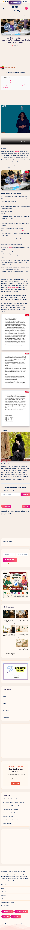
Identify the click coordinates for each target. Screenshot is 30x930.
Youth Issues (6, 710)
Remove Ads (16, 783)
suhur (15, 198)
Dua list (4, 696)
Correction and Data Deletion (7, 902)
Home (2, 15)
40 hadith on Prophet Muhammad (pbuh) (12, 819)
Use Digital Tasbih (7, 911)
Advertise (3, 898)
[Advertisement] (15, 53)
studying (9, 230)
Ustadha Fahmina (10, 67)
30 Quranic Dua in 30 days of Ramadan (11, 798)
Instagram (8, 479)
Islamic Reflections (7, 693)
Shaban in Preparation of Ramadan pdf (11, 812)
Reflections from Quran (8, 707)
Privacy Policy (4, 884)
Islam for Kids (16, 916)
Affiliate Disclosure (5, 891)
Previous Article (6, 506)
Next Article (25, 506)
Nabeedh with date (13, 287)
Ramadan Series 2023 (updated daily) (11, 805)
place (10, 247)
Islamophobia (6, 714)
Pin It (28, 171)
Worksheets (6, 916)
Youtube (17, 479)
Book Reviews (6, 717)
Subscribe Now (9, 559)
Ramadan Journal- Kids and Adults (10, 809)
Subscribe (25, 494)
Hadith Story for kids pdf (8, 816)
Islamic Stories (6, 700)
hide (9, 77)
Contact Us (3, 895)
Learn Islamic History (21, 911)
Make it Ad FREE (5, 905)
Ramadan (7, 15)
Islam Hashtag (18, 923)
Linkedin (13, 479)
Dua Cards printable (7, 823)
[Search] (26, 8)
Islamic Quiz (5, 703)
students (16, 151)
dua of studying (21, 230)
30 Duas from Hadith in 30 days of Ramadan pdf (13, 802)
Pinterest (22, 479)
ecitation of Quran (17, 240)
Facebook (3, 479)
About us (3, 888)
